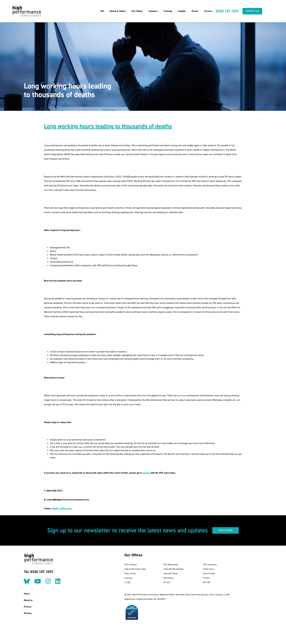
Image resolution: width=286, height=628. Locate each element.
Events (195, 11)
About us (28, 600)
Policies (28, 613)
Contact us (252, 11)
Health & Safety (118, 11)
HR (102, 11)
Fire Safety (137, 11)
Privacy (27, 606)
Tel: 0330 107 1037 (38, 571)
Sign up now (226, 530)
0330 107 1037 (227, 11)
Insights (182, 11)
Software (153, 11)
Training (168, 11)
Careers (208, 11)
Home (27, 593)
